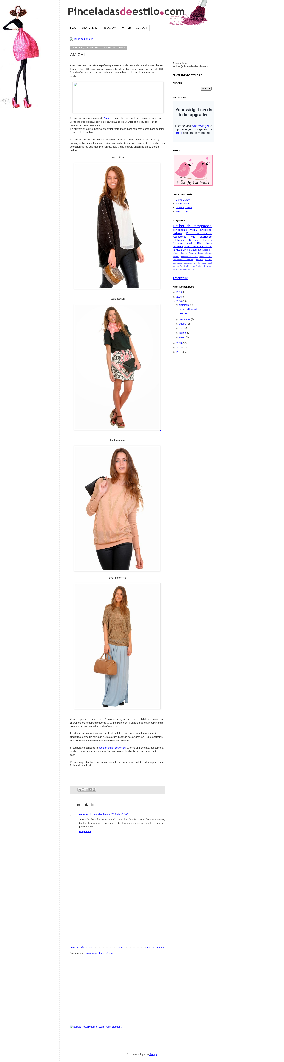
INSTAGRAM (109, 27)
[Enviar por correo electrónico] (79, 790)
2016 (179, 292)
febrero (183, 333)
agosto (183, 323)
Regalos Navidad (188, 309)
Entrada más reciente (82, 947)
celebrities (178, 240)
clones (208, 259)
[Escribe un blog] (83, 790)
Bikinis (186, 249)
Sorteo (176, 256)
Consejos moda (183, 243)
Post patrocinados (199, 233)
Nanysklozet (182, 203)
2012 (179, 347)
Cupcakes (177, 263)
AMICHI (183, 313)
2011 (179, 352)
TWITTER (126, 27)
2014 (179, 301)
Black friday (205, 256)
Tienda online (191, 246)
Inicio (120, 947)
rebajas (191, 269)
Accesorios (179, 236)
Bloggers (193, 253)
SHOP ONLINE (89, 27)
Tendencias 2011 (189, 256)
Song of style (182, 211)
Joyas (208, 243)
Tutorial (199, 259)
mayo (182, 328)
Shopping (206, 229)
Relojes (183, 266)
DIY (199, 243)
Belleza (177, 233)
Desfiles (193, 240)
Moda (193, 229)
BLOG (73, 27)
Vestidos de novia (204, 266)
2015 (179, 296)
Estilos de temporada (192, 226)
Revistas (191, 266)
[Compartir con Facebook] (90, 790)
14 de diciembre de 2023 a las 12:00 (109, 814)
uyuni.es (83, 814)
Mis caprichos (201, 236)
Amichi (107, 118)
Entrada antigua (155, 947)
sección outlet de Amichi (112, 747)
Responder (85, 831)
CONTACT (141, 27)
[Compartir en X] (87, 790)
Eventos (207, 240)
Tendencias (180, 229)
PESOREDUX (180, 278)
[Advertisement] (117, 917)
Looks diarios (205, 253)
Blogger (153, 1054)
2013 (179, 343)
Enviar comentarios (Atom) (99, 953)
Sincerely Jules (184, 207)
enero (182, 337)
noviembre (185, 319)
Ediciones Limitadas (183, 259)
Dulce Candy (183, 199)
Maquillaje (196, 249)
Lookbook (178, 246)
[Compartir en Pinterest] (94, 790)
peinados (183, 253)
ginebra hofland (180, 269)
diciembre (184, 305)
